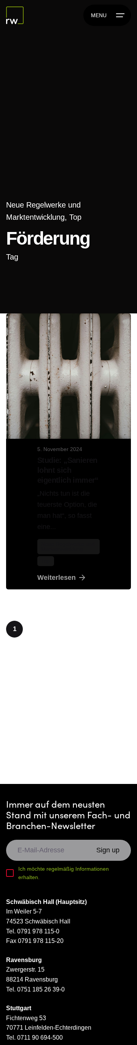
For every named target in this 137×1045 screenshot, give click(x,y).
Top (75, 217)
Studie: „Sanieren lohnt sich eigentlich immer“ (68, 470)
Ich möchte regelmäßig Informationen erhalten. (63, 873)
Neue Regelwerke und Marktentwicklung (68, 546)
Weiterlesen (56, 577)
